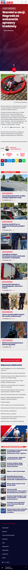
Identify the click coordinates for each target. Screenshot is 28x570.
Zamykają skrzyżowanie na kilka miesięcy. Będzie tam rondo (13, 197)
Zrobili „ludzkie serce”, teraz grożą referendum (13, 405)
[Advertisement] (14, 48)
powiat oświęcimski (9, 8)
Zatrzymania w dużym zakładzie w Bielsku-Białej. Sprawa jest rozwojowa (17, 510)
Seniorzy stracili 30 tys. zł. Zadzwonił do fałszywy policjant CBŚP (13, 226)
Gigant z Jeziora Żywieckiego (16, 471)
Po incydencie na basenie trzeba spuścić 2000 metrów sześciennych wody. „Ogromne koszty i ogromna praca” (17, 452)
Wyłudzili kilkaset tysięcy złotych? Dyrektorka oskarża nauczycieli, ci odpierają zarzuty (17, 477)
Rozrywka (5, 435)
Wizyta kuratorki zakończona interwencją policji (12, 344)
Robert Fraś (13, 147)
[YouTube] (2, 562)
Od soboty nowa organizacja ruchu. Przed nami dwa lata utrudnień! (16, 504)
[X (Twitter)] (4, 562)
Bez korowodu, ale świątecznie (9, 411)
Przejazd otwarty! (5, 402)
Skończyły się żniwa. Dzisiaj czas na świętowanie (13, 394)
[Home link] (7, 2)
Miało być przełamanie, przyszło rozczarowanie (13, 373)
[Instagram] (8, 562)
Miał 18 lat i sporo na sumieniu (8, 413)
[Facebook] (9, 562)
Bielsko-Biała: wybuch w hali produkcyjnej (16, 484)
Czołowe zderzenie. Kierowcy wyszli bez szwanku (13, 408)
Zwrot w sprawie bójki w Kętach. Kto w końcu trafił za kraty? (13, 315)
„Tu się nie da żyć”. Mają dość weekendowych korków (16, 458)
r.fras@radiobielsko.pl (15, 149)
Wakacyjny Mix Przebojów (11, 437)
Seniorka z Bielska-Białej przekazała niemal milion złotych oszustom (15, 464)
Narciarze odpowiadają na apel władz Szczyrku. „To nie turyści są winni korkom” (16, 497)
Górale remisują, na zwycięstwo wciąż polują (12, 421)
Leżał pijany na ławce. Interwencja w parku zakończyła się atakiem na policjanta (13, 256)
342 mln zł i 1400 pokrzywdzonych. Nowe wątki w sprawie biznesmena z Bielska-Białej (17, 492)
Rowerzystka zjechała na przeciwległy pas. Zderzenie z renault (12, 286)
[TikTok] (6, 562)
